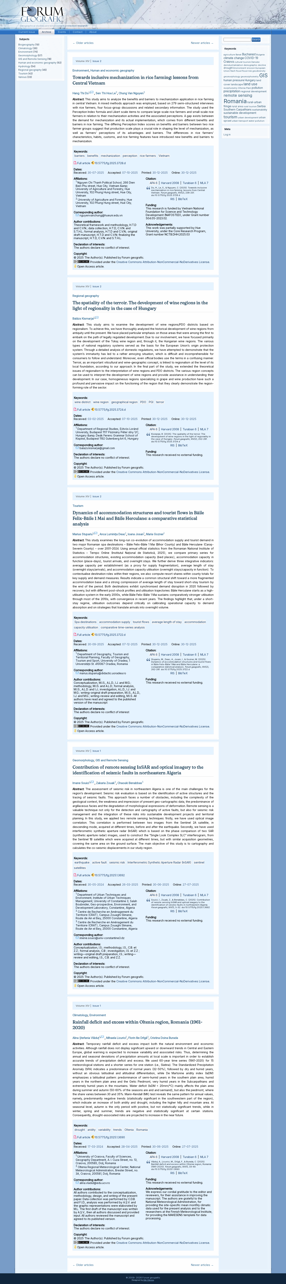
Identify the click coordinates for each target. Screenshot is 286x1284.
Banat (238, 54)
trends (117, 1129)
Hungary (250, 80)
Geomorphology (27, 55)
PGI (151, 402)
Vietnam (164, 155)
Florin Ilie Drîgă (137, 1037)
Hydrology (24, 66)
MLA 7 (204, 183)
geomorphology (232, 76)
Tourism (23, 73)
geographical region (124, 402)
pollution (257, 87)
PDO (143, 402)
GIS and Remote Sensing (32, 58)
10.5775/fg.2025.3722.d (110, 634)
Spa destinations (86, 622)
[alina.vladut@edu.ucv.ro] (103, 1037)
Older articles (83, 42)
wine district (82, 402)
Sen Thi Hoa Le (106, 93)
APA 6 (153, 183)
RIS (172, 199)
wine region (101, 402)
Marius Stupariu (83, 534)
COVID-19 (251, 58)
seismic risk (117, 862)
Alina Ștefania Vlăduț (86, 1037)
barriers (80, 155)
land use (250, 84)
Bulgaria (260, 54)
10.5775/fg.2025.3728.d (110, 163)
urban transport (240, 121)
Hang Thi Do (81, 93)
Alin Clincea (148, 1280)
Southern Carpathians (238, 109)
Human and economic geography (37, 62)
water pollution (256, 121)
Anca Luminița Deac (112, 534)
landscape (237, 84)
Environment (25, 51)
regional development (254, 91)
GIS (263, 75)
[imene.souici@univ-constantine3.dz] (93, 782)
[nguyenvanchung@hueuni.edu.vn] (92, 92)
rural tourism (250, 106)
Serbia (261, 106)
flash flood (235, 71)
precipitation (232, 91)
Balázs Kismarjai (83, 318)
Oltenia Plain (244, 88)
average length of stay (167, 622)
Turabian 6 (190, 183)
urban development (248, 117)
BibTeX (183, 199)
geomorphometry (250, 76)
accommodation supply (114, 622)
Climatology (25, 48)
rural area (237, 106)
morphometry (230, 88)
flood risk (247, 71)
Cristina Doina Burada (164, 1037)
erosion (251, 68)
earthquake (82, 862)
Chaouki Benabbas (130, 783)
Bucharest (249, 54)
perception (130, 155)
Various (22, 77)
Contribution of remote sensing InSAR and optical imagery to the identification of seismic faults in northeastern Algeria (138, 769)
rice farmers (148, 155)
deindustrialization (233, 65)
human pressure (234, 80)
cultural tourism (242, 62)
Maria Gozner (155, 534)
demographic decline (255, 65)
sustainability (259, 109)
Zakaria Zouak (105, 783)
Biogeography (26, 44)
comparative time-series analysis (123, 627)
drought (80, 1129)
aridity (92, 1129)
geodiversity (258, 71)
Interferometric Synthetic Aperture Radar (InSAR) (159, 862)
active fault (99, 862)
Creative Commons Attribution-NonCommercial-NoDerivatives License (162, 262)
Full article (83, 163)
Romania (142, 1129)
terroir (160, 402)
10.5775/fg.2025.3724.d (110, 409)
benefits (92, 155)
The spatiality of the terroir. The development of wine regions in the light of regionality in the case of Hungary (140, 305)
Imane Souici (81, 783)
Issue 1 (97, 750)
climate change (234, 58)
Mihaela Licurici (116, 1037)
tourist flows (141, 622)
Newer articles (202, 42)
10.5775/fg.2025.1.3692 (110, 875)
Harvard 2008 (170, 183)
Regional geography (30, 69)
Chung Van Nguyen (131, 93)
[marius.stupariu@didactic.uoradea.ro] (96, 533)
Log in (227, 134)
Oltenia (129, 1129)
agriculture (229, 54)
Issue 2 (97, 61)
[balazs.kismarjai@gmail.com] (97, 317)
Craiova (229, 62)
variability (104, 1129)
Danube (255, 62)
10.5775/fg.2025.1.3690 (110, 1137)
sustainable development (240, 112)
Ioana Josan (136, 534)
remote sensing (238, 95)
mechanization (110, 155)
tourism (230, 116)
